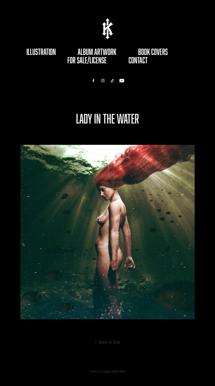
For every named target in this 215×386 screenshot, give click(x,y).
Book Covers (153, 51)
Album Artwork (97, 51)
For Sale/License (87, 60)
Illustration (41, 51)
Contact (138, 60)
